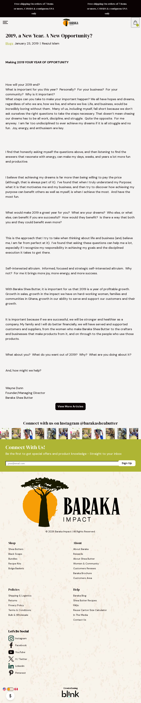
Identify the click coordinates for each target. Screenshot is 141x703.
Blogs (9, 43)
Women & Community (86, 563)
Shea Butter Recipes (85, 600)
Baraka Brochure (82, 573)
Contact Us (79, 619)
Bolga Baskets (16, 568)
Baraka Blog (79, 595)
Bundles (13, 558)
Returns (12, 600)
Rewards (78, 553)
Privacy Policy (16, 605)
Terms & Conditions (19, 610)
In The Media (80, 614)
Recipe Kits (15, 563)
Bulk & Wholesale (18, 614)
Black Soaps (15, 553)
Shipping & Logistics (19, 595)
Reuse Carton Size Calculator (90, 610)
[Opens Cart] (135, 22)
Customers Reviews (85, 568)
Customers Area (82, 578)
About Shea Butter (84, 558)
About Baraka (81, 549)
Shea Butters (16, 549)
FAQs (76, 605)
